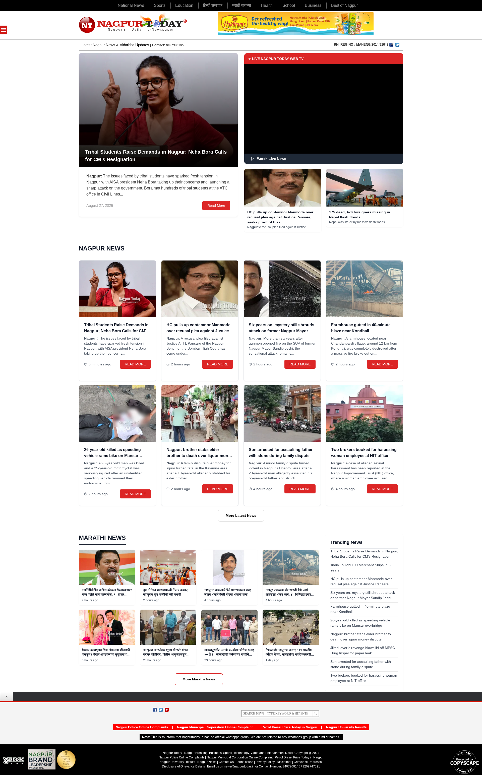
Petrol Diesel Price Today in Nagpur (289, 727)
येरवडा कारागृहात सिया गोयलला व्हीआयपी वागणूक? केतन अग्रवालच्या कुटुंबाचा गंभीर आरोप (107, 654)
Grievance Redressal (308, 762)
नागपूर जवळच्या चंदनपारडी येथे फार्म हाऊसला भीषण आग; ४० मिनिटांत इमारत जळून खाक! (289, 594)
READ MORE (135, 364)
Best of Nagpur (344, 5)
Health (267, 5)
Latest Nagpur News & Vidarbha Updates (115, 45)
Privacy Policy (265, 762)
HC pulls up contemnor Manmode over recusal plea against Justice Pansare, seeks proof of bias (280, 217)
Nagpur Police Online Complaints (142, 727)
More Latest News (241, 515)
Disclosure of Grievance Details (183, 766)
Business (313, 5)
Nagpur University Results (346, 727)
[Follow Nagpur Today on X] (161, 710)
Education (184, 5)
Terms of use (244, 762)
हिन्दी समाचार (212, 5)
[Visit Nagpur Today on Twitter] (397, 45)
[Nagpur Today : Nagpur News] (133, 25)
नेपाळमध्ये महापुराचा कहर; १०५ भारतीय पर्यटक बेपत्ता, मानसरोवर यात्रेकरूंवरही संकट (289, 654)
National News (131, 5)
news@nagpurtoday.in (239, 766)
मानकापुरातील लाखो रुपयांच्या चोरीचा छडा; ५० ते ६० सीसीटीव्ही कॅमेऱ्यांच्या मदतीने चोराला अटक (229, 654)
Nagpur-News (206, 762)
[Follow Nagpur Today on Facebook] (155, 710)
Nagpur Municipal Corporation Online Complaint (215, 727)
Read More (216, 206)
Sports (159, 5)
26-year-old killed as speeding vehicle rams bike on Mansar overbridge (112, 455)
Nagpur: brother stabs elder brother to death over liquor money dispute (199, 455)
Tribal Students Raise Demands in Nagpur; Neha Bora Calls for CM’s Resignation (116, 331)
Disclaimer (284, 762)
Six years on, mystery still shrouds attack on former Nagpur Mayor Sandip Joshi (281, 331)
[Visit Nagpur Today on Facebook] (391, 45)
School (288, 5)
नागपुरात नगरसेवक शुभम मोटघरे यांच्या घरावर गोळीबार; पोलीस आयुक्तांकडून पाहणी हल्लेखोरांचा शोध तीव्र (165, 654)
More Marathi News (199, 679)
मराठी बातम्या (241, 5)
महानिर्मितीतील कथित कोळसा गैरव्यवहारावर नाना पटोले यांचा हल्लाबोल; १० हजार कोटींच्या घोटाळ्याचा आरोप (107, 594)
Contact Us (226, 762)
